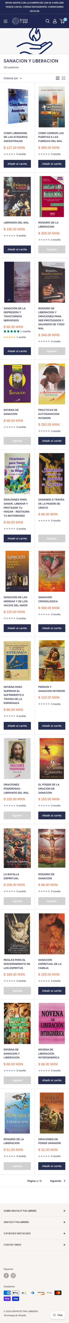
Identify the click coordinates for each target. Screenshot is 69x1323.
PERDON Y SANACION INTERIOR (51, 688)
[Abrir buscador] (48, 21)
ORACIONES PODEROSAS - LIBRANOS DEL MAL (16, 788)
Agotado (52, 249)
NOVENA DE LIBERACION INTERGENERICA (48, 1053)
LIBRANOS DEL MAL (16, 222)
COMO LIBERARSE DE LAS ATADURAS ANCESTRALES (15, 137)
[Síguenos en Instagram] (13, 1275)
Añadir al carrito (17, 163)
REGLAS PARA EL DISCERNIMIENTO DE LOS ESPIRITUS (17, 963)
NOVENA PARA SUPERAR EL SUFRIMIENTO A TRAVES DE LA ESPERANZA (14, 694)
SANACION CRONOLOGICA (48, 599)
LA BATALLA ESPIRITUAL (11, 876)
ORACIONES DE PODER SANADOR (49, 1141)
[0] (62, 21)
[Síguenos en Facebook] (6, 1275)
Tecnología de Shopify (15, 1315)
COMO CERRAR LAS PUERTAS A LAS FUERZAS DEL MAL (51, 137)
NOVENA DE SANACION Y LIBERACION (12, 1053)
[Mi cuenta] (55, 21)
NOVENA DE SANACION (11, 411)
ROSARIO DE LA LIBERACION (48, 224)
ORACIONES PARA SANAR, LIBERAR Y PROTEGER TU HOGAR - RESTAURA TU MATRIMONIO (16, 507)
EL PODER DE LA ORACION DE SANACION (48, 788)
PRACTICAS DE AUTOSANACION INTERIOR (48, 413)
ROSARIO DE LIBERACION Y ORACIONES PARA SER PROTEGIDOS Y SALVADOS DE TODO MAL (51, 318)
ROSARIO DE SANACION (46, 876)
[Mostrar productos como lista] (63, 78)
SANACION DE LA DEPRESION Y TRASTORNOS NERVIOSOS (14, 314)
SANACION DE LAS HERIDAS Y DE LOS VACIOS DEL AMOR (16, 601)
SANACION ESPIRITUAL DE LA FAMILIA (49, 963)
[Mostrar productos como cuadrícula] (57, 78)
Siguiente (55, 1180)
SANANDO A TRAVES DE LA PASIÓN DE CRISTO (51, 503)
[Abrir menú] (5, 21)
